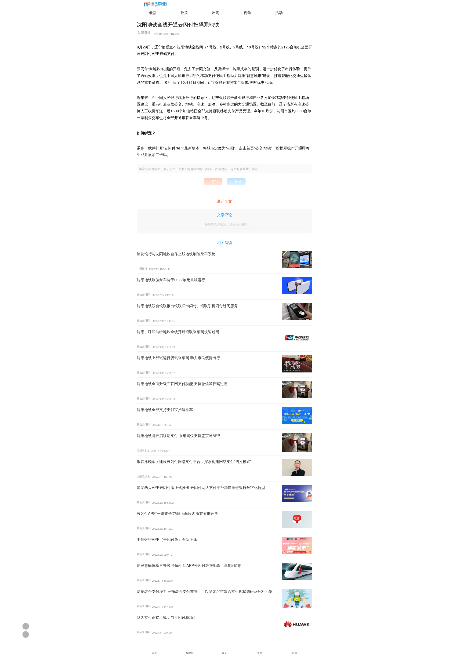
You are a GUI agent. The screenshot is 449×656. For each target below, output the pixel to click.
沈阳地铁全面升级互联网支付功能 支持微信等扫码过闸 (182, 383)
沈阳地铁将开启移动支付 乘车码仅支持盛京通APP (178, 435)
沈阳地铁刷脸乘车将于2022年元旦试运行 (171, 279)
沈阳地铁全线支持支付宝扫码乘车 (165, 409)
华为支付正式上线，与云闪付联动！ (167, 617)
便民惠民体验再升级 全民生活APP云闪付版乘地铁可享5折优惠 (189, 565)
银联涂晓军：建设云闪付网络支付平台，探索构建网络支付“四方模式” (194, 461)
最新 (152, 12)
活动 (279, 12)
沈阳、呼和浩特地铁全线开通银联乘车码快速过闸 (178, 331)
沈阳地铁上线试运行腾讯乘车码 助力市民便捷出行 (178, 357)
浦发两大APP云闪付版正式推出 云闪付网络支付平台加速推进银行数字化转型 (201, 487)
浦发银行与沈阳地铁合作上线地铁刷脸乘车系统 (176, 253)
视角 (247, 12)
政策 (184, 12)
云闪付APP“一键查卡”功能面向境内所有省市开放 (177, 513)
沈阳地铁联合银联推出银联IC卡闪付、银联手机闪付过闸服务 (187, 305)
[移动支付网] (155, 5)
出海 (216, 12)
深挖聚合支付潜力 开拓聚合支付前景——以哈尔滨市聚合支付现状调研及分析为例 (204, 591)
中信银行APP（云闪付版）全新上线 (167, 539)
